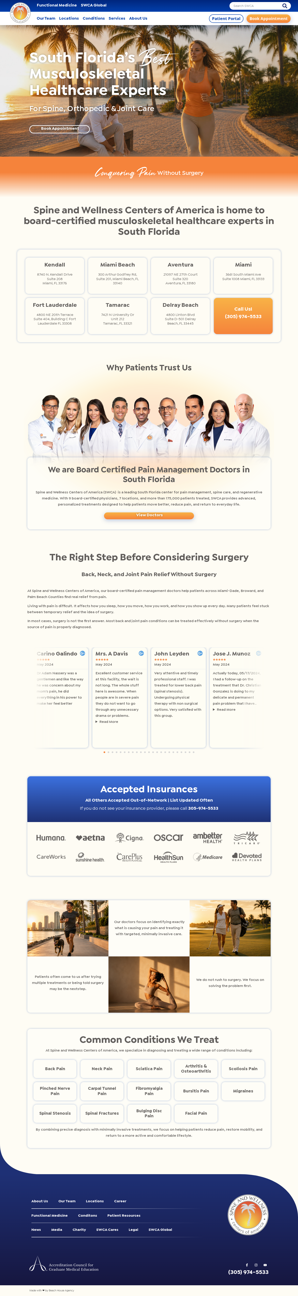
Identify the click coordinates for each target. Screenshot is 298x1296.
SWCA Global (93, 5)
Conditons (87, 1215)
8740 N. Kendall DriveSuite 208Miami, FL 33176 (54, 279)
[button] (104, 752)
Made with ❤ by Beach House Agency (51, 1291)
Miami (243, 265)
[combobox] (255, 6)
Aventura (180, 265)
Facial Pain (196, 1113)
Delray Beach (180, 305)
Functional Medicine (57, 5)
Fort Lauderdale (55, 305)
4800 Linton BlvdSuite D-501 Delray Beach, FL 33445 (180, 319)
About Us (39, 1201)
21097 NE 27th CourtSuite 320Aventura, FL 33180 (180, 279)
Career (120, 1201)
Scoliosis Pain (243, 1069)
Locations (95, 1201)
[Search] (286, 6)
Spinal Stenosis (55, 1113)
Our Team (67, 1201)
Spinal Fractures (102, 1113)
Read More (108, 721)
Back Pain (55, 1069)
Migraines (243, 1091)
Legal (133, 1229)
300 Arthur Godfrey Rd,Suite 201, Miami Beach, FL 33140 (117, 279)
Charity (79, 1229)
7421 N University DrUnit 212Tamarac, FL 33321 (117, 319)
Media (56, 1229)
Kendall (54, 265)
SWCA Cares (107, 1229)
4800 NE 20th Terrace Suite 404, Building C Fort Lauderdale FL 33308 (55, 319)
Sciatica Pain (149, 1069)
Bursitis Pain (196, 1091)
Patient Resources (123, 1215)
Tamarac (118, 305)
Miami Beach (117, 265)
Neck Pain (102, 1069)
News (36, 1229)
